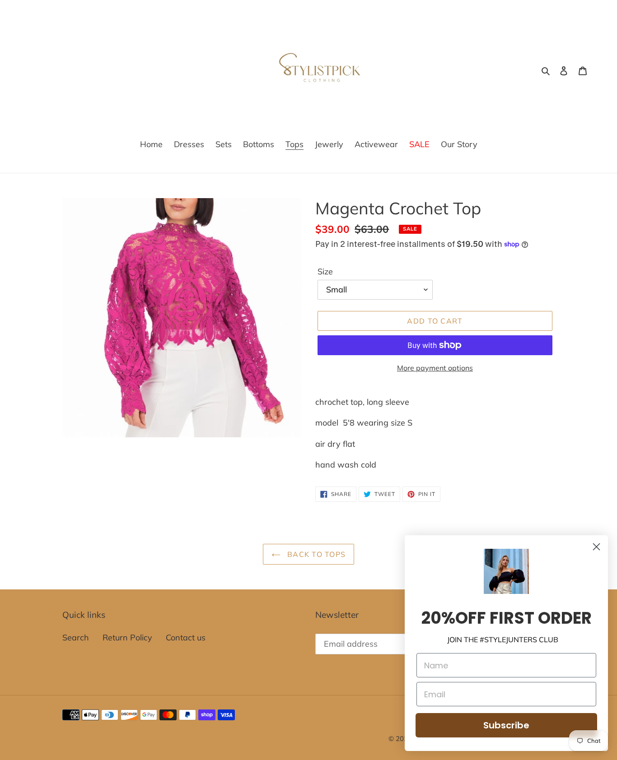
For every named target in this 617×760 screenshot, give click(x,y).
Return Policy (127, 637)
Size (325, 271)
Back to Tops (315, 554)
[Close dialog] (596, 547)
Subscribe (506, 725)
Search (75, 637)
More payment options (435, 367)
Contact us (186, 637)
